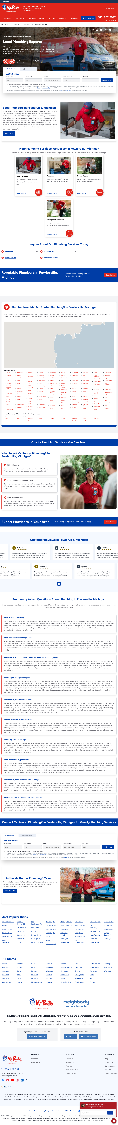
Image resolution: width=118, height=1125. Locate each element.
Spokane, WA (94, 942)
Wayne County (108, 380)
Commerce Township (30, 373)
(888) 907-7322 (106, 17)
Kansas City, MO (37, 942)
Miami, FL (49, 940)
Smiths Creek (97, 381)
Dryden (29, 390)
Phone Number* (67, 77)
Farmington (30, 406)
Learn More (20, 193)
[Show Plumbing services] (37, 251)
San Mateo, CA (95, 931)
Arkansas (5, 971)
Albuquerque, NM (8, 922)
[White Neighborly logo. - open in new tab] (6, 1)
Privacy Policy (46, 88)
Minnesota (49, 967)
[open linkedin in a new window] (110, 30)
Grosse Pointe (42, 396)
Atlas (7, 418)
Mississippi (49, 971)
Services (35, 1054)
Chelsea (19, 388)
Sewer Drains (10, 258)
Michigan (27, 24)
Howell (51, 388)
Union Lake (97, 403)
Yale (106, 405)
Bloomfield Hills (9, 409)
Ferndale (30, 409)
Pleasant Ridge (75, 402)
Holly (51, 386)
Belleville (8, 401)
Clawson (19, 396)
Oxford (73, 396)
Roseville (85, 396)
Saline (95, 372)
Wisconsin (107, 971)
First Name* (9, 77)
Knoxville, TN (50, 922)
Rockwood (85, 388)
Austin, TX (5, 925)
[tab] (11, 69)
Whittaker (107, 395)
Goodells (41, 388)
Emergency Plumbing (36, 18)
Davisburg (30, 376)
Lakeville (63, 372)
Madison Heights (63, 386)
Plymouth (74, 404)
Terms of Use (33, 1111)
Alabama (5, 964)
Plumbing (50, 176)
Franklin (41, 383)
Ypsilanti (107, 408)
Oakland (74, 391)
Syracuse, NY (108, 922)
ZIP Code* (85, 77)
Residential (7, 18)
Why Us (52, 18)
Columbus (19, 407)
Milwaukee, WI (51, 944)
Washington (108, 372)
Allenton (8, 378)
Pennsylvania (79, 975)
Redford (85, 378)
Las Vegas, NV (51, 925)
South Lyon (97, 384)
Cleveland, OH (7, 936)
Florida (19, 967)
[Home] (2, 24)
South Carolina (95, 964)
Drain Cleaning (22, 176)
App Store (71, 1037)
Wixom (106, 400)
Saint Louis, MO (95, 922)
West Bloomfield (107, 383)
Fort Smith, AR (36, 928)
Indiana (19, 982)
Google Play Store (89, 1037)
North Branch (75, 378)
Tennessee (93, 971)
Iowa (33, 964)
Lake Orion (52, 405)
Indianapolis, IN (36, 939)
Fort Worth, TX (36, 931)
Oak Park (74, 388)
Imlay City (52, 395)
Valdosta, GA (108, 929)
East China (30, 393)
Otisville (85, 421)
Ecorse (29, 395)
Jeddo (51, 400)
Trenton (96, 398)
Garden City (42, 386)
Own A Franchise (72, 1070)
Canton (18, 380)
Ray (84, 375)
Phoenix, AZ (79, 922)
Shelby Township (96, 375)
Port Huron (85, 372)
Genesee (63, 418)
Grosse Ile (41, 394)
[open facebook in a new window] (92, 30)
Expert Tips (109, 1062)
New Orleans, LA (66, 925)
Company (70, 1054)
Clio (29, 421)
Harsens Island (53, 372)
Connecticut (6, 982)
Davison (41, 418)
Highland (52, 380)
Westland (107, 387)
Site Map (108, 1070)
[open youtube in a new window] (101, 30)
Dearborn (30, 379)
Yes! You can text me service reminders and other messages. (26, 84)
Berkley (7, 404)
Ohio (76, 964)
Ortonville (74, 394)
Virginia (92, 982)
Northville (74, 383)
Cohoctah (19, 402)
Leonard (63, 375)
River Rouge (86, 380)
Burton (18, 421)
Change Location (29, 10)
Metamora (63, 403)
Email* (46, 77)
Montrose (74, 418)
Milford (62, 408)
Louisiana (34, 975)
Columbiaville (20, 404)
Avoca (7, 396)
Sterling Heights (96, 392)
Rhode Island (79, 982)
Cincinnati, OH (7, 933)
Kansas (33, 967)
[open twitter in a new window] (115, 30)
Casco (18, 386)
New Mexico (64, 975)
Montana (49, 978)
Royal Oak (85, 399)
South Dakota (94, 967)
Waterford (107, 375)
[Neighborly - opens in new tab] (9, 1086)
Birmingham (9, 407)
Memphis (63, 400)
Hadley (40, 399)
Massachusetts (36, 982)
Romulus (85, 394)
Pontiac (74, 407)
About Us (62, 18)
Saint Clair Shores (85, 405)
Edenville (30, 398)
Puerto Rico (79, 978)
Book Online (89, 18)
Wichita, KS (108, 939)
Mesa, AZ (49, 936)
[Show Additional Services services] (76, 258)
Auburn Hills (9, 393)
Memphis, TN (50, 933)
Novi (73, 386)
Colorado (5, 978)
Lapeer (62, 421)
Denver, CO (21, 935)
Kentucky (34, 971)
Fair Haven (30, 403)
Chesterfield (20, 391)
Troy (95, 401)
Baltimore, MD (7, 929)
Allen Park (8, 375)
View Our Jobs (10, 891)
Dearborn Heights (30, 382)
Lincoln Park (64, 378)
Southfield (96, 387)
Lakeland (52, 408)
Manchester (64, 389)
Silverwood (97, 379)
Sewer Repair (82, 176)
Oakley (84, 418)
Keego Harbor (53, 403)
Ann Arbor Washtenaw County (9, 387)
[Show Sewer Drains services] (37, 258)
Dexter (29, 385)
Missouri (49, 975)
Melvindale (63, 397)
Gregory (41, 391)
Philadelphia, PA (66, 942)
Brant (7, 421)
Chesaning (30, 418)
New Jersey (64, 971)
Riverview (85, 383)
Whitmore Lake (108, 392)
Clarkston (19, 394)
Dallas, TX (20, 931)
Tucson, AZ (108, 925)
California (5, 975)
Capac (18, 383)
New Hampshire (66, 967)
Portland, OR (79, 929)
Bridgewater (20, 372)
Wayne (106, 378)
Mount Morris (75, 421)
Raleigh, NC (79, 933)
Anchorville (8, 383)
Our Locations (109, 1066)
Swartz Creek (97, 421)
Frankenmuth (42, 380)
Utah (91, 978)
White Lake (108, 389)
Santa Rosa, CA (95, 935)
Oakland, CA (64, 929)
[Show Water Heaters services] (76, 251)
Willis (106, 397)
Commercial (20, 18)
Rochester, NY (80, 936)
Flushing (52, 418)
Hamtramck (42, 404)
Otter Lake (96, 418)
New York (63, 978)
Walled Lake (97, 406)
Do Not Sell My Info (68, 1111)
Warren (95, 409)
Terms (38, 88)
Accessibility (56, 1111)
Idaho (19, 975)
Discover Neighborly (37, 1037)
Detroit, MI (20, 939)
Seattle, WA (94, 939)
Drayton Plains (31, 387)
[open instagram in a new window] (106, 30)
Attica (7, 391)
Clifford (18, 399)
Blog (106, 1059)
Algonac (8, 372)
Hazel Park (52, 378)
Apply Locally (110, 8)
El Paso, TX (21, 942)
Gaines (51, 421)
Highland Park (53, 383)
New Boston (75, 372)
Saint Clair (85, 402)
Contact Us (70, 1062)
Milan (62, 405)
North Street (75, 380)
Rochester (85, 386)
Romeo (84, 391)
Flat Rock (41, 372)
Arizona (5, 967)
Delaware (20, 964)
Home (6, 24)
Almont (7, 380)
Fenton (40, 421)
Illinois (19, 978)
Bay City (8, 399)
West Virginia (108, 967)
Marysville (63, 395)
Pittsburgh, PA (80, 925)
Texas (92, 975)
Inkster (51, 397)
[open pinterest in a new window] (97, 30)
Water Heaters (49, 251)
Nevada (63, 964)
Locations (16, 24)
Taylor (95, 395)
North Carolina (65, 982)
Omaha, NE (64, 939)
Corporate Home (111, 1073)
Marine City (64, 392)
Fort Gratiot (41, 375)
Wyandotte (107, 403)
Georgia (19, 971)
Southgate (96, 389)
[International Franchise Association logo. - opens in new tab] (4, 1087)
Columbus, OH (22, 928)
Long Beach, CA (51, 929)
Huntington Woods (52, 391)
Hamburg (41, 402)
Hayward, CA (36, 935)
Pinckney (74, 399)
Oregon (77, 971)
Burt (18, 418)
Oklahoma (78, 967)
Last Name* (28, 77)
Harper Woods (42, 407)
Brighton (19, 375)
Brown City (19, 378)
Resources (74, 18)
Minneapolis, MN (66, 922)
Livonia (62, 380)
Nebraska (49, 982)
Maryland (34, 978)
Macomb (63, 383)
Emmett (29, 401)
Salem (84, 408)
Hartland (52, 375)
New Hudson (75, 375)
